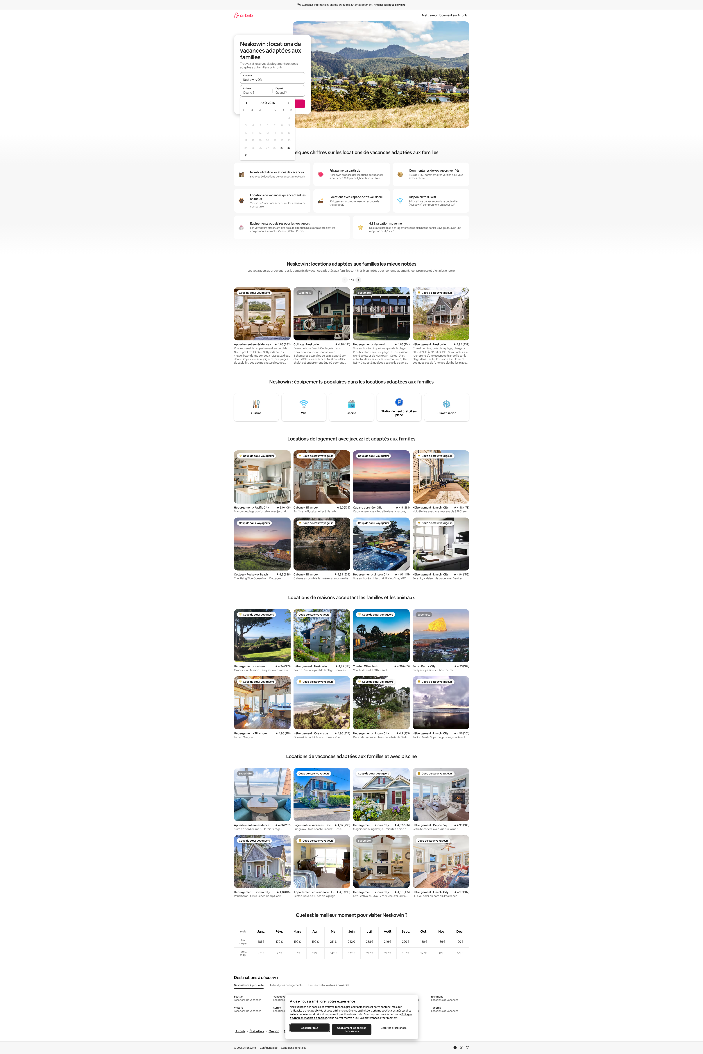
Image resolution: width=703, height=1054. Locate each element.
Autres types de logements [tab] (286, 985)
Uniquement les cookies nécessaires (351, 1029)
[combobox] (272, 79)
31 (246, 155)
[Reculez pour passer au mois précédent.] (246, 103)
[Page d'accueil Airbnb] (243, 15)
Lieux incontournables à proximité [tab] (328, 985)
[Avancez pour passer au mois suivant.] (289, 103)
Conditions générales (293, 1047)
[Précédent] (345, 280)
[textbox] (256, 92)
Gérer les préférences (393, 1028)
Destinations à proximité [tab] (249, 985)
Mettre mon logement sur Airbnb (444, 15)
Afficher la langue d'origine (389, 4)
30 (289, 148)
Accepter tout (309, 1028)
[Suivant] (358, 280)
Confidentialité (269, 1047)
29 (281, 148)
